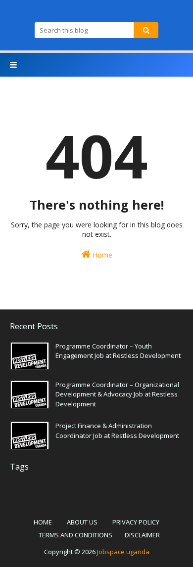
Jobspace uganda (123, 551)
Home (101, 255)
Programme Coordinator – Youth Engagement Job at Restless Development (118, 351)
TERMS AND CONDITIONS (75, 534)
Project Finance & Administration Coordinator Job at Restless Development (117, 430)
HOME (43, 522)
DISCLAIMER (142, 534)
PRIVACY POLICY (135, 522)
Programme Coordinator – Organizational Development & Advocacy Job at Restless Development (117, 394)
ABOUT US (82, 522)
